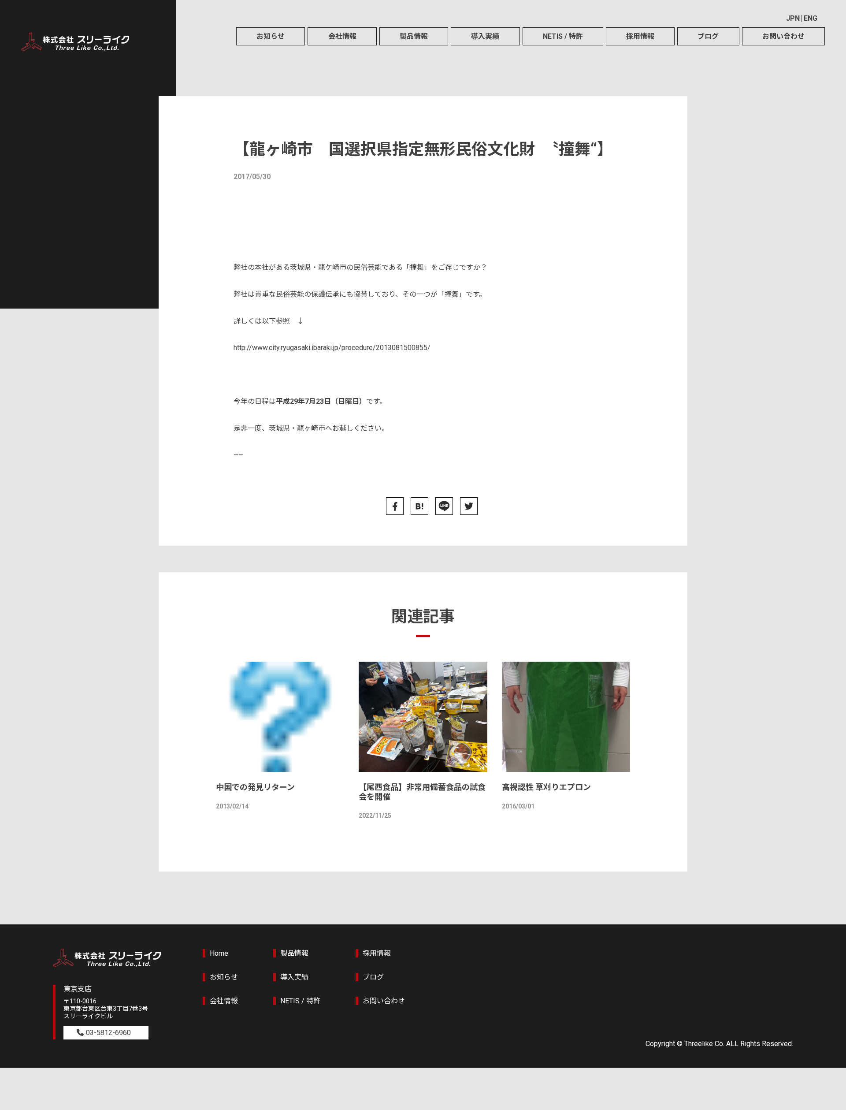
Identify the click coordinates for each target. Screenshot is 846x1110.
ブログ (708, 36)
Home (219, 953)
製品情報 (414, 36)
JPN (793, 18)
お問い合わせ (783, 36)
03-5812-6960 (108, 1032)
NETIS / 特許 (563, 36)
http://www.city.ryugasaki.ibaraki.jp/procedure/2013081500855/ (332, 347)
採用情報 (640, 36)
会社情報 (342, 36)
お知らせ (270, 36)
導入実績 (485, 36)
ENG (810, 18)
